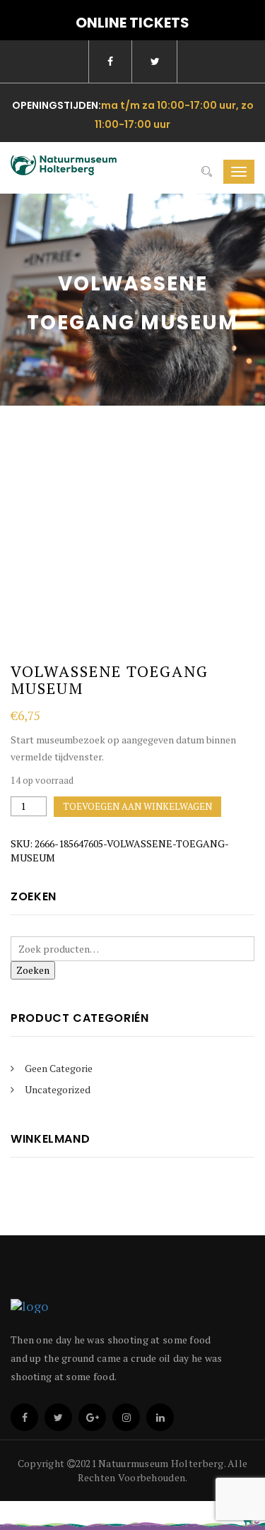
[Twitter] (58, 1417)
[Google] (92, 1417)
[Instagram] (126, 1417)
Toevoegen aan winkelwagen (137, 806)
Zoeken (32, 970)
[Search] (206, 172)
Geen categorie (59, 1068)
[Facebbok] (24, 1417)
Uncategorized (57, 1089)
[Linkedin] (160, 1417)
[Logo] (120, 1306)
